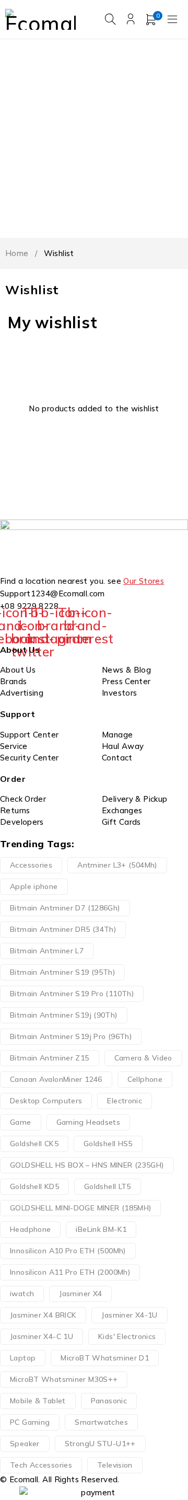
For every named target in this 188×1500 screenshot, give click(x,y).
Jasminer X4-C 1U (41, 1336)
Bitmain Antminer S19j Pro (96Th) (71, 1036)
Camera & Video (143, 1058)
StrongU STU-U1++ (100, 1443)
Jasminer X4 (80, 1293)
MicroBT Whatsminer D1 (105, 1358)
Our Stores (143, 581)
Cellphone (144, 1079)
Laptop (23, 1358)
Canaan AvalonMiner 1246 (56, 1079)
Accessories (31, 865)
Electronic (124, 1100)
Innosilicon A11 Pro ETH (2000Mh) (70, 1272)
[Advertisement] (94, 138)
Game (20, 1122)
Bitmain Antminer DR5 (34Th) (63, 929)
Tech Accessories (41, 1465)
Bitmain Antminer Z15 (49, 1058)
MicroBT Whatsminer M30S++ (64, 1379)
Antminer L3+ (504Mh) (117, 865)
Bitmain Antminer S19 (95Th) (62, 972)
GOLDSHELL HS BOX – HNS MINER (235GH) (87, 1165)
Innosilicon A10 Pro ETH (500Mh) (68, 1250)
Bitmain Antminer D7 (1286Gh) (65, 908)
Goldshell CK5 (34, 1143)
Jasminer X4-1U (129, 1315)
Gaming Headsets (88, 1122)
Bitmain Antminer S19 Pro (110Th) (72, 993)
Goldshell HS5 (108, 1143)
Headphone (30, 1229)
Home (17, 253)
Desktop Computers (46, 1100)
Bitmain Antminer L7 (47, 950)
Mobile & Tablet (38, 1400)
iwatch (22, 1293)
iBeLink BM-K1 (101, 1229)
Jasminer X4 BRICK (43, 1315)
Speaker (25, 1443)
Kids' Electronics (127, 1336)
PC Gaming (30, 1422)
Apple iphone (34, 886)
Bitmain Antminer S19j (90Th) (64, 1015)
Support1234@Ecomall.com (52, 593)
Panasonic (109, 1400)
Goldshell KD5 (34, 1186)
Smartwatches (101, 1422)
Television (115, 1465)
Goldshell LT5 (107, 1186)
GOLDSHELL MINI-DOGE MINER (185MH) (80, 1208)
